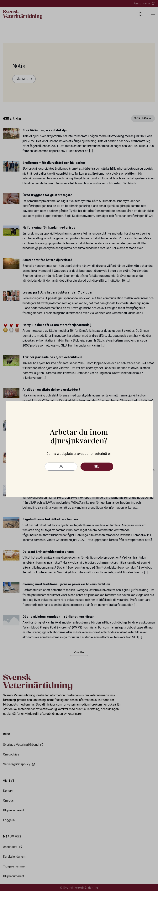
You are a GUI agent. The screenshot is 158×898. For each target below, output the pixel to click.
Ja (61, 466)
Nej (97, 466)
